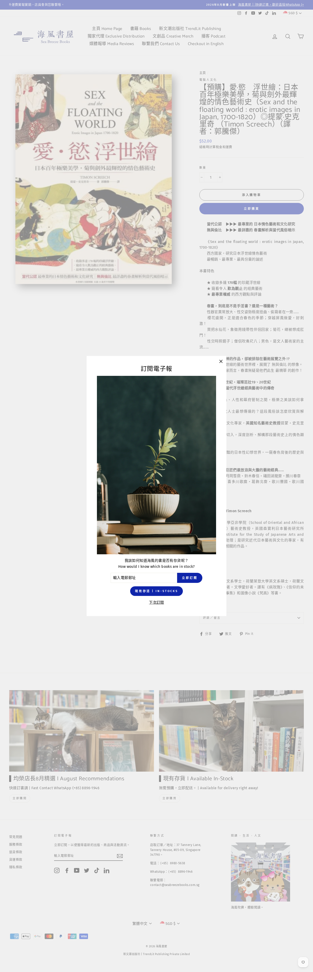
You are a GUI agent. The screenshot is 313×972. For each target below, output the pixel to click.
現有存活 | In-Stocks (156, 591)
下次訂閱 (156, 602)
